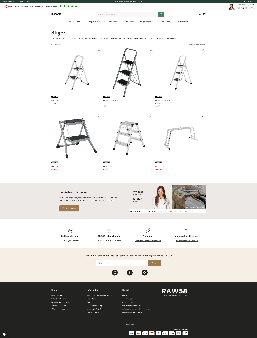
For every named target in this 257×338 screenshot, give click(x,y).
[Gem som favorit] (99, 50)
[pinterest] (145, 273)
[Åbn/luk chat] (4, 334)
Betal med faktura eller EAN (187, 241)
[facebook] (130, 273)
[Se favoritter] (200, 14)
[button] (130, 14)
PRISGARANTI (248, 1)
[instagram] (115, 273)
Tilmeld (154, 263)
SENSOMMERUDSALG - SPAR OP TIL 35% (16, 1)
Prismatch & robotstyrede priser (148, 241)
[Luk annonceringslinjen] (254, 1)
